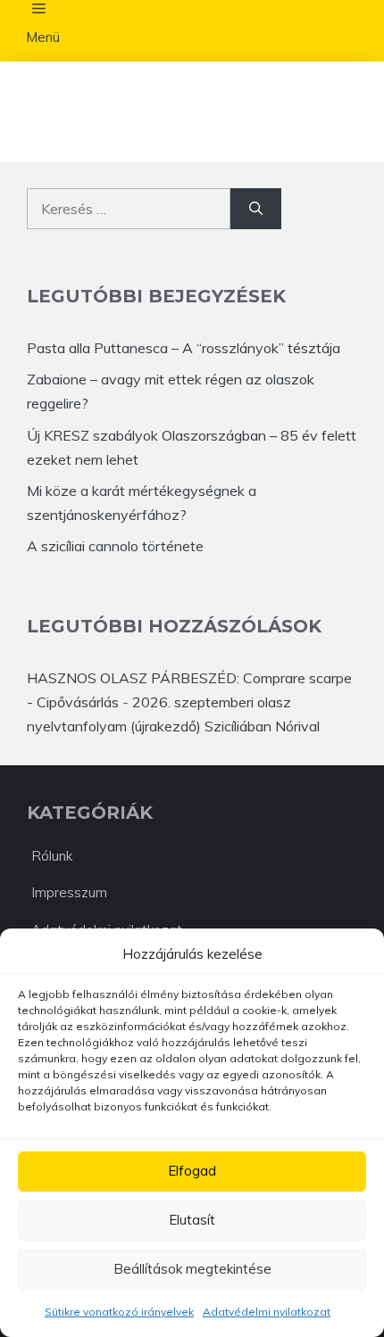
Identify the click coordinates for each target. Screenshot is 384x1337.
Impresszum (69, 892)
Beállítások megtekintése (192, 1268)
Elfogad (192, 1170)
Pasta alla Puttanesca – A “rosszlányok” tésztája (183, 348)
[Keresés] (255, 208)
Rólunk (51, 855)
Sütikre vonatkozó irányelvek (119, 1311)
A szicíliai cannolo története (115, 546)
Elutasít (192, 1219)
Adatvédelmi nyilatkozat (266, 1311)
